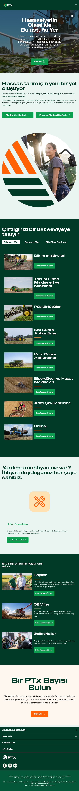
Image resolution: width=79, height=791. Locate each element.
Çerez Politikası (39, 777)
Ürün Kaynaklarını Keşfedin (17, 540)
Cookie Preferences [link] (59, 777)
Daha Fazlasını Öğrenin (44, 266)
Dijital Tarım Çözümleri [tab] (56, 242)
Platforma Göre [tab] (32, 242)
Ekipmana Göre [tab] (11, 242)
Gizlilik (21, 776)
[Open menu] (76, 5)
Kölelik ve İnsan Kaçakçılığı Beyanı (24, 777)
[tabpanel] (39, 348)
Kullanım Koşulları (13, 776)
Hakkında (7, 749)
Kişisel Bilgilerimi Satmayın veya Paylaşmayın (37, 776)
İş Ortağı (7, 736)
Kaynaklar (8, 743)
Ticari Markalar (49, 777)
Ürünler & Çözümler (14, 730)
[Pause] (72, 16)
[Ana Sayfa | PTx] (8, 5)
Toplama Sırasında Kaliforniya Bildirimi (60, 776)
